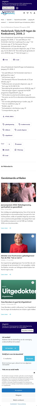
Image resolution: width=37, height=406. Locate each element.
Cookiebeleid (13, 404)
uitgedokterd (7, 135)
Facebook (19, 144)
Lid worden (10, 348)
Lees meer (6, 228)
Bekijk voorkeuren (18, 400)
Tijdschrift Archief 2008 (20, 19)
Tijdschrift (9, 19)
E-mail (16, 60)
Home (2, 19)
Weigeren (18, 395)
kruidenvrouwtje (24, 124)
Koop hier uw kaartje (8, 8)
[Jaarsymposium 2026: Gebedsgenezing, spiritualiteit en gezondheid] (18, 192)
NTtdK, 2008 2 (8, 116)
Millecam (6, 130)
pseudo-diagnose (21, 130)
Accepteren (18, 390)
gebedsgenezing (8, 124)
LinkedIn (7, 150)
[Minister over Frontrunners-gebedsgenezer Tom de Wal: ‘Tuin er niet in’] (18, 243)
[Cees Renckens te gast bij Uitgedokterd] (18, 289)
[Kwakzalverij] (8, 13)
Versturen (29, 358)
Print (5, 60)
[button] (34, 372)
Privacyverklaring (22, 404)
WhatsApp (19, 150)
